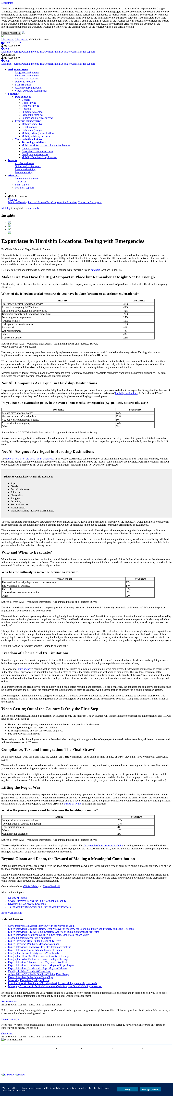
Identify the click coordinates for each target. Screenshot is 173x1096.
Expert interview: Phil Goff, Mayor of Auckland (33, 944)
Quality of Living (17, 897)
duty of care (24, 668)
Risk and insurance (69, 1048)
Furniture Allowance (33, 111)
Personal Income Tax (32, 51)
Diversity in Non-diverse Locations (27, 903)
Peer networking (23, 172)
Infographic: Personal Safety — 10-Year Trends (33, 953)
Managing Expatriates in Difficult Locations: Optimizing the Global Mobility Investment (55, 986)
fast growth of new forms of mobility (103, 845)
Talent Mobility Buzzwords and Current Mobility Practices (39, 906)
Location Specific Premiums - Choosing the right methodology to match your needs (52, 983)
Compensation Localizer (57, 51)
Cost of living (29, 102)
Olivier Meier (30, 886)
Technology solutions (33, 142)
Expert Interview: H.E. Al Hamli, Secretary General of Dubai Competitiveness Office (53, 931)
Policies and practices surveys (37, 117)
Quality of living (30, 105)
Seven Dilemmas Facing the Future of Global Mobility (37, 900)
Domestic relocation (25, 81)
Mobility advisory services (36, 136)
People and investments (126, 1048)
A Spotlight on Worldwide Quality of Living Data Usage (38, 974)
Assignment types (18, 69)
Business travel (23, 84)
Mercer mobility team (26, 178)
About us (13, 175)
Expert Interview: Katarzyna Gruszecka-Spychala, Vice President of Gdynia (48, 934)
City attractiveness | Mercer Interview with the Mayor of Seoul (41, 925)
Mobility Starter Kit (32, 124)
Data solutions (23, 96)
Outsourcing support (32, 130)
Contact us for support (83, 51)
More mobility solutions (28, 139)
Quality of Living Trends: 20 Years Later (29, 971)
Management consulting (157, 1048)
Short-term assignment (27, 75)
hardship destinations (126, 393)
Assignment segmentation (28, 87)
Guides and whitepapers (28, 166)
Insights (12, 160)
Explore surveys (10, 1019)
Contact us (20, 181)
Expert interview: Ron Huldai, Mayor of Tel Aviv (34, 940)
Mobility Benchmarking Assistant (39, 157)
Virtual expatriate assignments (31, 90)
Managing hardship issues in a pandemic (29, 937)
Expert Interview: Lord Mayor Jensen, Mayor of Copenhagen (41, 965)
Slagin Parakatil (51, 886)
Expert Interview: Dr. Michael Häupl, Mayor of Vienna (37, 968)
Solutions (13, 93)
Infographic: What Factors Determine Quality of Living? (38, 959)
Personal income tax (32, 114)
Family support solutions (35, 154)
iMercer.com (21, 39)
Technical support (24, 187)
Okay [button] (127, 1089)
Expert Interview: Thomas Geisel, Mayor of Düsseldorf (37, 962)
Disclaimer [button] (7, 2)
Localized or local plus (27, 78)
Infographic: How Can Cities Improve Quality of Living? (38, 956)
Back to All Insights (11, 912)
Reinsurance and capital (96, 1048)
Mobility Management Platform (38, 133)
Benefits (26, 99)
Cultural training (30, 148)
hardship (95, 269)
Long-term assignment (27, 72)
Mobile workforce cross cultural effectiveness (46, 145)
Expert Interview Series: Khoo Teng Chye (30, 977)
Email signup (22, 184)
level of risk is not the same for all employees (30, 458)
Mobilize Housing (11, 51)
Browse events (9, 1001)
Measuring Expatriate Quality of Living (29, 980)
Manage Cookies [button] (150, 1089)
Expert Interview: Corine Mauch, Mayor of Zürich (35, 950)
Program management (28, 120)
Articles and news (24, 163)
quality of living (72, 803)
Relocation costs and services (37, 151)
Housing (26, 108)
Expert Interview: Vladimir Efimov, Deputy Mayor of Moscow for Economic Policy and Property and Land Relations (71, 928)
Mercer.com (7, 39)
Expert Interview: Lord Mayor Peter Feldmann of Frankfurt (39, 947)
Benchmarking (29, 127)
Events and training (25, 169)
